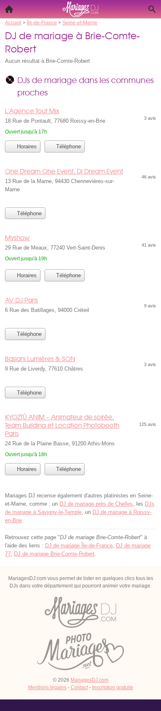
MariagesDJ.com (90, 680)
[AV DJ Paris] (80, 309)
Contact (79, 687)
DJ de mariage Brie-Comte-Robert (54, 554)
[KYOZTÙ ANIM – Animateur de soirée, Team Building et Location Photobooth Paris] (80, 435)
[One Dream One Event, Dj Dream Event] (80, 184)
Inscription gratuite (112, 687)
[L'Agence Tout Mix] (80, 121)
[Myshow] (80, 248)
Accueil (9, 9)
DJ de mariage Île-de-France (79, 545)
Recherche (152, 9)
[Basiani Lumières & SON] (80, 368)
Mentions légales (47, 687)
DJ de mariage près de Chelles (96, 504)
